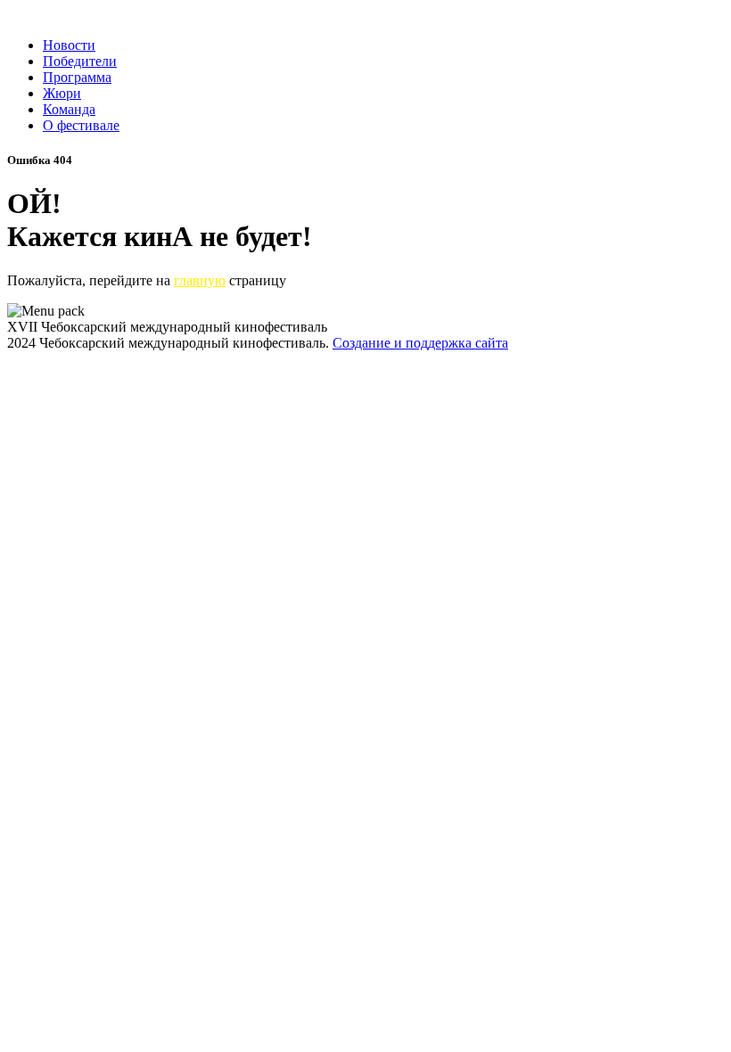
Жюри (62, 93)
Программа (77, 77)
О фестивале (81, 125)
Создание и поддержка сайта (420, 342)
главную (200, 280)
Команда (69, 109)
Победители (80, 61)
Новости (69, 45)
